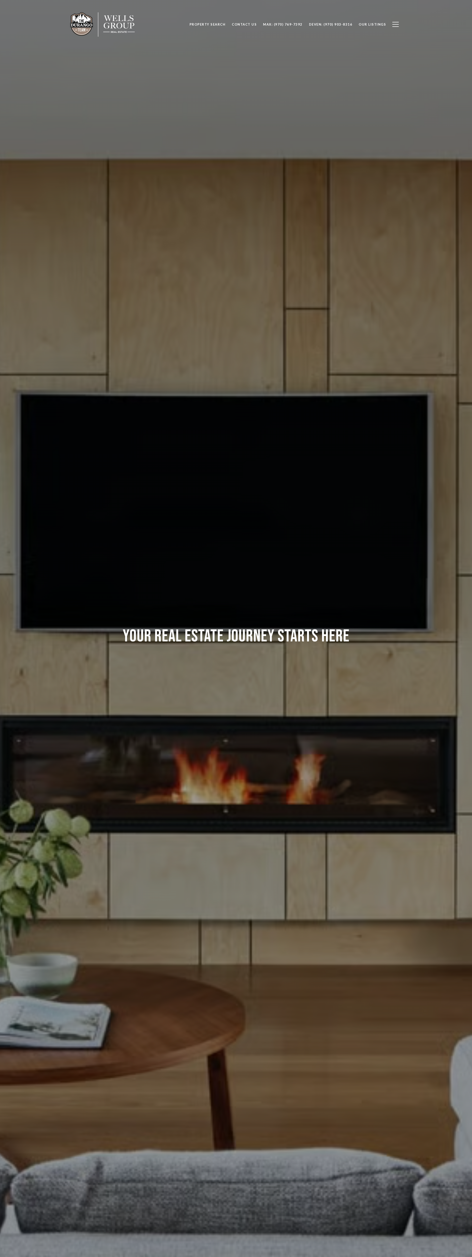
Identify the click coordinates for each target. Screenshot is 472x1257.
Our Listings (372, 24)
